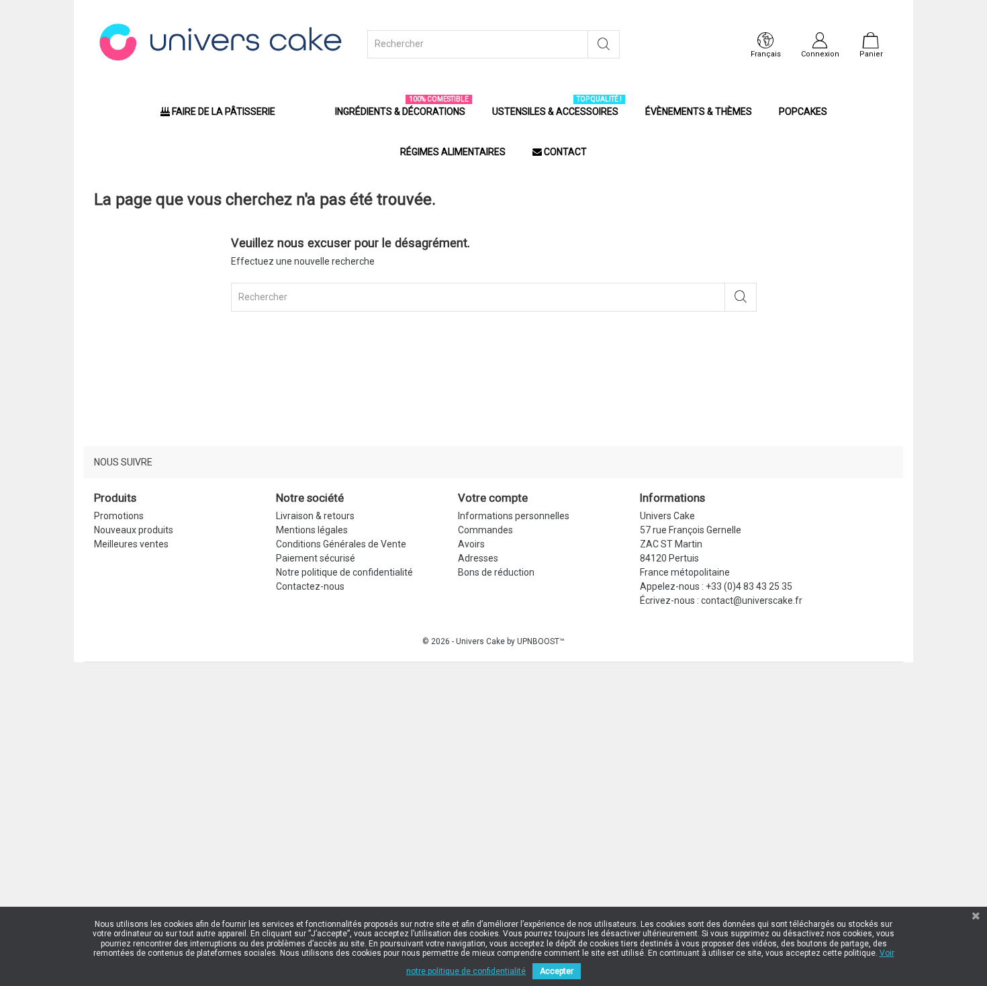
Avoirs (471, 544)
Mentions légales (312, 530)
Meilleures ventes (131, 544)
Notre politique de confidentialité (344, 572)
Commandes (485, 530)
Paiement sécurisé (315, 558)
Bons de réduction (496, 572)
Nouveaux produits (133, 530)
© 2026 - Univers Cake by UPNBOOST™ (493, 641)
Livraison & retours (315, 515)
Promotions (119, 515)
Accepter (556, 971)
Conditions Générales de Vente (341, 544)
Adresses (478, 558)
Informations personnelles (513, 515)
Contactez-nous (310, 586)
